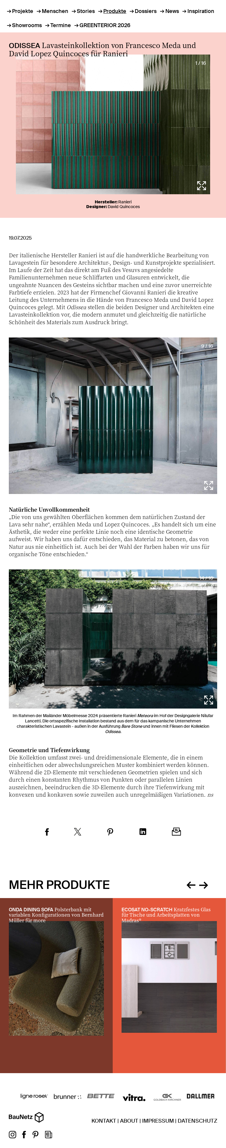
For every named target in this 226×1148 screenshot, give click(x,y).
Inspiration (200, 11)
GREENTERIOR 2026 (104, 25)
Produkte (114, 11)
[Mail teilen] (176, 832)
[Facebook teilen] (47, 832)
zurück (191, 884)
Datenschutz (197, 1120)
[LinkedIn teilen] (143, 832)
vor (203, 884)
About (129, 1120)
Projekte (22, 11)
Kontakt (104, 1120)
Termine (60, 25)
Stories (86, 11)
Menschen (55, 11)
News (172, 11)
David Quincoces (124, 206)
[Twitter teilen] (77, 832)
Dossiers (146, 11)
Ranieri (125, 202)
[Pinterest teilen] (110, 832)
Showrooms (27, 25)
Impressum (158, 1120)
